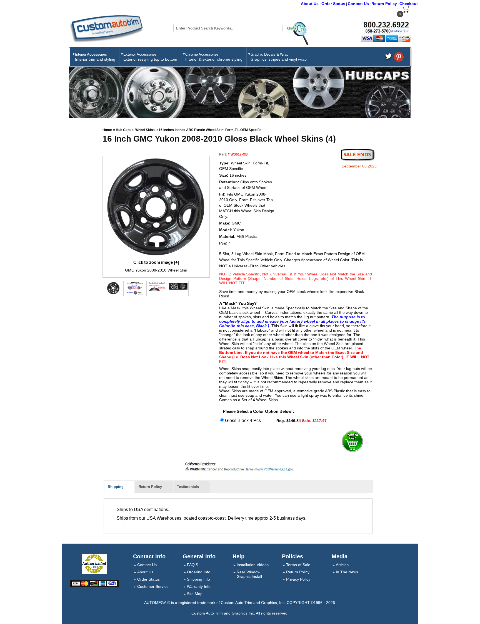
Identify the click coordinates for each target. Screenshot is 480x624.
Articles (342, 565)
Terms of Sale (298, 565)
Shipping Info (198, 579)
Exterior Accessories (150, 56)
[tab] (119, 487)
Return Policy (384, 3)
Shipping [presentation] (116, 487)
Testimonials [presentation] (188, 487)
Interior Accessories (95, 56)
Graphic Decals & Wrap (279, 56)
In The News (347, 572)
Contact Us (358, 3)
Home (107, 130)
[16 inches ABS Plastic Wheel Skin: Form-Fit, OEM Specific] (156, 207)
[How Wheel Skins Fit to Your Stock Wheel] (134, 288)
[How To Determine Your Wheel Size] (156, 286)
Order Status (333, 3)
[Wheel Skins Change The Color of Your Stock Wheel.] (178, 286)
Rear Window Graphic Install (249, 574)
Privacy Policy (298, 579)
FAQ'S (192, 565)
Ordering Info (198, 572)
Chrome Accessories (213, 56)
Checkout (408, 3)
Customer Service (153, 586)
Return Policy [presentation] (150, 487)
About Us (310, 3)
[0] (406, 12)
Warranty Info (199, 586)
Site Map (194, 593)
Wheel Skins (145, 130)
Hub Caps (124, 130)
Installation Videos (253, 565)
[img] (113, 288)
